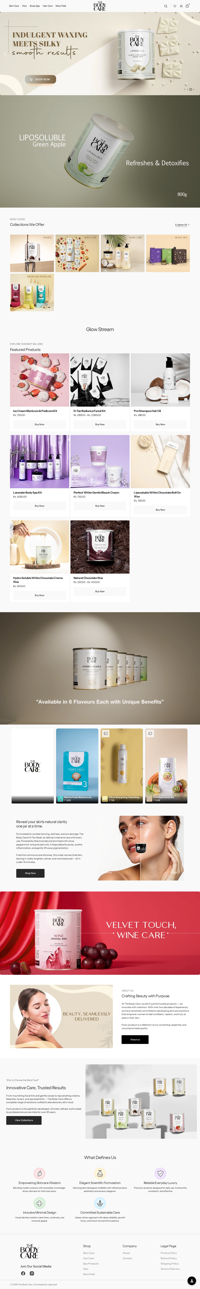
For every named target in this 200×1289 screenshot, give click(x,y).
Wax (85, 1268)
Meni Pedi (89, 1274)
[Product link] (39, 392)
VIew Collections (24, 1120)
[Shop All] (100, 53)
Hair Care (88, 1258)
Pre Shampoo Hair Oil (147, 411)
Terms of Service (170, 1268)
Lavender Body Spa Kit (27, 492)
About (126, 1253)
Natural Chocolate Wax (88, 578)
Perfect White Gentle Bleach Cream (96, 492)
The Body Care (25, 1284)
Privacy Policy (169, 1253)
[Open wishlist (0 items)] (174, 6)
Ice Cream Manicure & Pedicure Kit (35, 411)
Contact (127, 1258)
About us (135, 1039)
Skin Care (88, 1253)
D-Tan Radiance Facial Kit (90, 411)
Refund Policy (169, 1258)
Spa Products (91, 1263)
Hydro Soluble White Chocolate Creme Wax (38, 580)
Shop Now (30, 873)
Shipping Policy (170, 1263)
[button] (166, 6)
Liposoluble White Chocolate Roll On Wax (157, 494)
